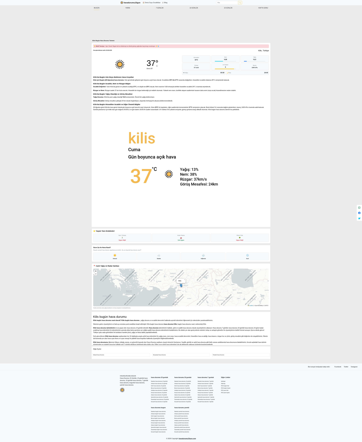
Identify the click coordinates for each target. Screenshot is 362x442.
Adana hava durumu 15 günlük (159, 395)
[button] (181, 285)
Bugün (96, 8)
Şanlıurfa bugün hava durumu (158, 427)
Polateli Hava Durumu (218, 355)
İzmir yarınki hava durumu (181, 416)
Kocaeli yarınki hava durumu (181, 432)
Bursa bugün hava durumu (158, 418)
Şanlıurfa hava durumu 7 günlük (206, 397)
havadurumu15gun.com (187, 438)
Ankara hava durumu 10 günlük (182, 383)
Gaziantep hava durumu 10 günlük (183, 399)
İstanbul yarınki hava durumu (181, 411)
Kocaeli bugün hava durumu (158, 432)
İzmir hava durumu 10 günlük (181, 386)
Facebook (338, 367)
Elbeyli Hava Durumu (98, 355)
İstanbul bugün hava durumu (158, 411)
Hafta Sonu (263, 8)
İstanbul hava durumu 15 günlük (159, 381)
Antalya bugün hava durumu (158, 420)
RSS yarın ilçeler (225, 392)
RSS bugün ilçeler (225, 388)
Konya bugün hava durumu (158, 423)
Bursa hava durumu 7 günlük (205, 388)
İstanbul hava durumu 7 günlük (206, 381)
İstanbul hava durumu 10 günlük (182, 381)
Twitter (346, 367)
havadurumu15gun (132, 3)
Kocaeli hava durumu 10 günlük (182, 401)
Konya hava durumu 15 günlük (159, 392)
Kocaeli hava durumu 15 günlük (159, 401)
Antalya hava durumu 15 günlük (159, 390)
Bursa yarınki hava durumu (181, 418)
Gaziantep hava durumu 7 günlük (206, 399)
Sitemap (223, 383)
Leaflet (251, 305)
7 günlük (160, 8)
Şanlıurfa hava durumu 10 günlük (182, 397)
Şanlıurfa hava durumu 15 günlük (159, 397)
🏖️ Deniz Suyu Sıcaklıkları (151, 2)
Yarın (127, 8)
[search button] (240, 2)
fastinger (223, 381)
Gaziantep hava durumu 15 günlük (160, 399)
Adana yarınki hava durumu (181, 425)
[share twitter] (359, 218)
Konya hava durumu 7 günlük (205, 392)
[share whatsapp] (359, 207)
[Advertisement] (181, 25)
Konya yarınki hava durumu (181, 423)
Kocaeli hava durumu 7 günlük (205, 401)
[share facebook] (359, 213)
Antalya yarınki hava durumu (181, 420)
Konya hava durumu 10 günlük (182, 392)
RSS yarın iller (224, 390)
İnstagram (354, 367)
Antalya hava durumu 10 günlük (182, 390)
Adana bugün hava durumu (158, 425)
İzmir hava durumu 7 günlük (205, 386)
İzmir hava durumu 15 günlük (158, 386)
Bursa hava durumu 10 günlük (182, 388)
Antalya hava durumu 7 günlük (205, 390)
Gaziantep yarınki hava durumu (182, 429)
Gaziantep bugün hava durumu (159, 429)
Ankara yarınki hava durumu (181, 413)
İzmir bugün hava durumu (157, 416)
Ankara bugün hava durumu (158, 413)
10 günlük (194, 8)
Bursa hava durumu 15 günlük (158, 388)
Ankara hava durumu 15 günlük (159, 383)
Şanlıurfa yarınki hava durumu (182, 427)
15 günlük (228, 8)
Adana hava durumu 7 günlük (205, 395)
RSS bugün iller (225, 386)
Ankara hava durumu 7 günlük (205, 383)
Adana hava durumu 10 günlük (182, 395)
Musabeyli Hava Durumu (159, 355)
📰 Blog (164, 2)
